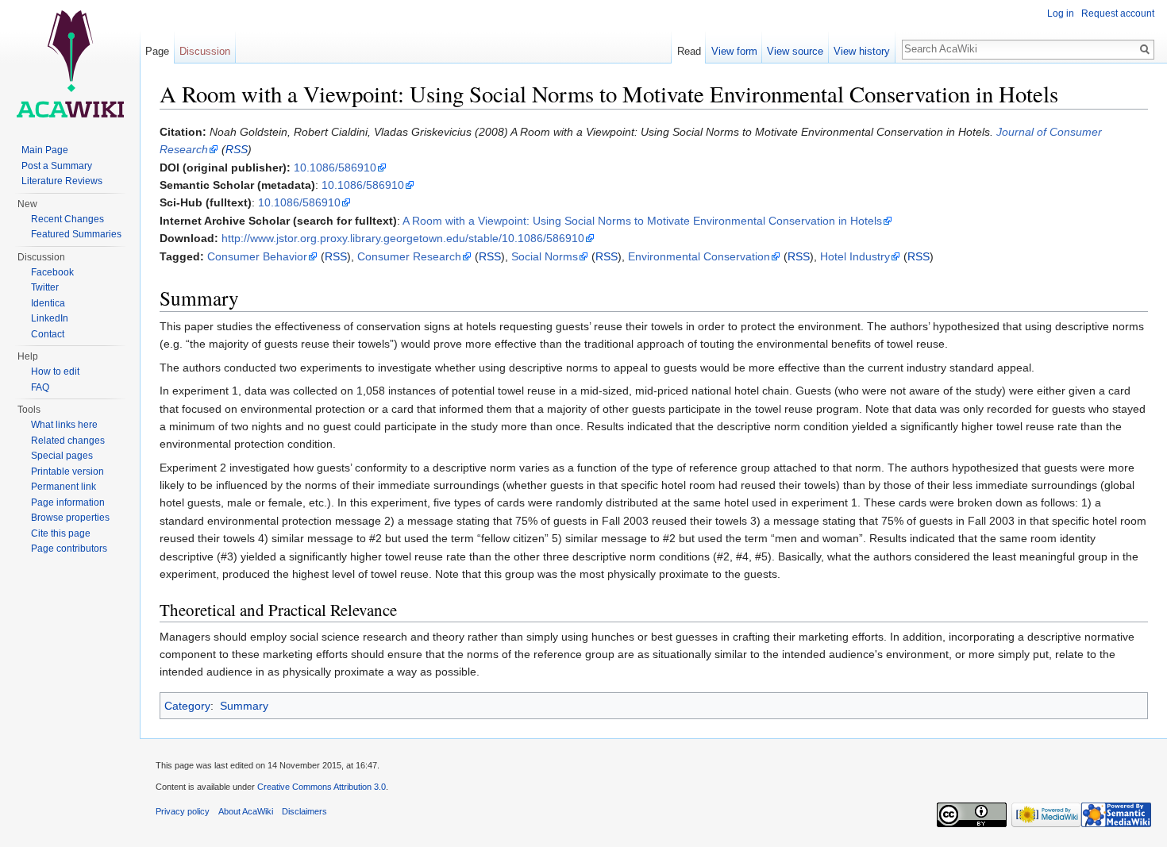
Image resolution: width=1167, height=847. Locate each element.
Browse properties (70, 517)
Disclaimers (304, 811)
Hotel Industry (855, 256)
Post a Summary (56, 165)
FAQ (40, 387)
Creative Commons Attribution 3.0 (321, 786)
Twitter (45, 287)
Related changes (68, 440)
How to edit (55, 371)
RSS (236, 149)
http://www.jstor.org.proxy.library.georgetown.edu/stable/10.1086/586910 (402, 238)
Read (689, 51)
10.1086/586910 (335, 167)
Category (187, 705)
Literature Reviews (61, 181)
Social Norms (544, 256)
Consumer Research (409, 256)
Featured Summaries (76, 234)
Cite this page (61, 533)
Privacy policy (183, 811)
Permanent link (63, 486)
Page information (68, 502)
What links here (64, 424)
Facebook (52, 272)
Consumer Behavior (257, 256)
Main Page (44, 150)
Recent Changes (67, 219)
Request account (1117, 13)
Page (157, 51)
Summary (244, 705)
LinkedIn (49, 318)
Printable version (67, 471)
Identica (48, 303)
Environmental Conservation (699, 256)
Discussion (204, 51)
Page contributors (69, 548)
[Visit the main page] (69, 63)
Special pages (62, 455)
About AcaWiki (245, 811)
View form (734, 51)
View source (795, 51)
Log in (1060, 13)
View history (862, 51)
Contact (47, 334)
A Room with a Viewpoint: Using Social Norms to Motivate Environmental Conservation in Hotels (642, 220)
